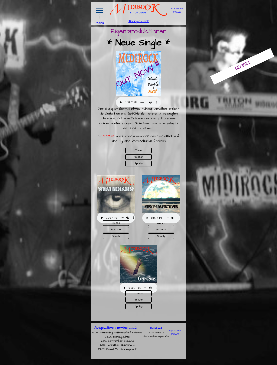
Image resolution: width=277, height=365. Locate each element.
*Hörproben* (139, 21)
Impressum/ (177, 8)
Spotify (116, 236)
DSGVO (177, 12)
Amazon (116, 229)
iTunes (116, 222)
